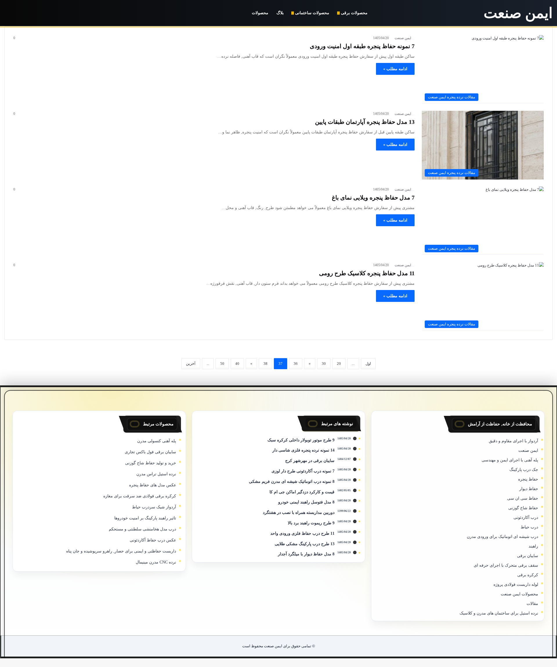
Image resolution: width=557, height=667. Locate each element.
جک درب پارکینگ (523, 469)
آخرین (191, 363)
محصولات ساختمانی (312, 13)
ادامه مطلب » (395, 69)
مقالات (532, 603)
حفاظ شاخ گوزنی (523, 508)
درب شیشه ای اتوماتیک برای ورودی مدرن (502, 536)
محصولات (260, 13)
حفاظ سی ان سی (522, 498)
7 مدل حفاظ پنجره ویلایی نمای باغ (373, 197)
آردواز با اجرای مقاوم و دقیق (513, 441)
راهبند (533, 546)
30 (324, 363)
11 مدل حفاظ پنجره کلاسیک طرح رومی (367, 273)
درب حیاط (529, 527)
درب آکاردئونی (525, 517)
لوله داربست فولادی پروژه (515, 584)
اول (368, 363)
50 (222, 363)
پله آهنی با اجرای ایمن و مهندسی (510, 460)
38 (265, 363)
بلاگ (280, 13)
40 (237, 363)
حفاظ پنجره (528, 479)
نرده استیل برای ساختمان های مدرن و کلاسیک (499, 613)
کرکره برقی (527, 575)
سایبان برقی (527, 556)
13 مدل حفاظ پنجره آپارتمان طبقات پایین (365, 122)
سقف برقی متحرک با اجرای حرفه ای (506, 565)
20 (339, 363)
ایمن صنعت (403, 38)
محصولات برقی (354, 13)
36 (296, 363)
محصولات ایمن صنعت (519, 594)
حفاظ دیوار (528, 489)
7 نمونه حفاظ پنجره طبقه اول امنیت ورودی (362, 46)
